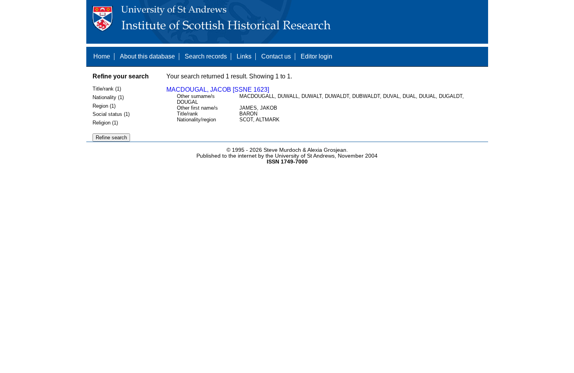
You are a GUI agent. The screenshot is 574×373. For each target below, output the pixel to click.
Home (101, 56)
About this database (147, 56)
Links (244, 56)
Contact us (276, 56)
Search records (206, 56)
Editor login (316, 56)
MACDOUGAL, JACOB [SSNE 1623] (217, 89)
